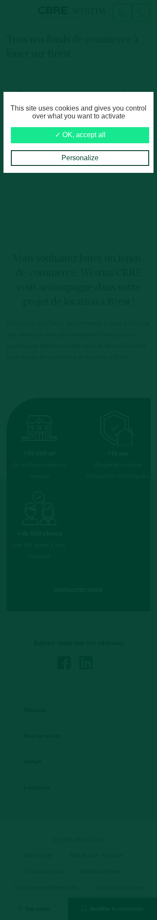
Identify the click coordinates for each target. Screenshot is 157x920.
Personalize (80, 158)
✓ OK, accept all (80, 134)
